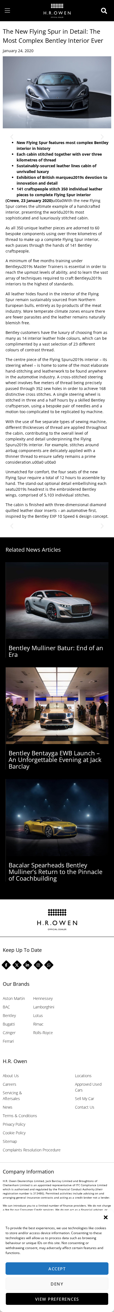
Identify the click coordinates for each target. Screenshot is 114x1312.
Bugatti (9, 1024)
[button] (105, 1217)
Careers (9, 1084)
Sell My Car (84, 1098)
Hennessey (43, 998)
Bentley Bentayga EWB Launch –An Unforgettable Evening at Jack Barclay (55, 759)
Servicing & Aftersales (12, 1095)
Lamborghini (43, 1007)
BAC (6, 1007)
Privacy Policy (14, 1124)
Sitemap (10, 1141)
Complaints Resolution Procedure (32, 1149)
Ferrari (8, 1041)
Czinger (9, 1032)
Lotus (38, 1015)
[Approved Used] (105, 11)
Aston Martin (14, 998)
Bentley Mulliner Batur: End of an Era (56, 651)
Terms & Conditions (20, 1115)
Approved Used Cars (88, 1087)
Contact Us (84, 1107)
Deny (57, 1284)
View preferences (57, 1299)
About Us (11, 1075)
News (7, 1107)
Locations (83, 1075)
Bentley (9, 1015)
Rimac (38, 1024)
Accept (57, 1268)
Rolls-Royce (43, 1032)
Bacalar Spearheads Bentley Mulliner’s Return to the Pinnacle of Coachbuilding (55, 871)
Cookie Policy (14, 1132)
